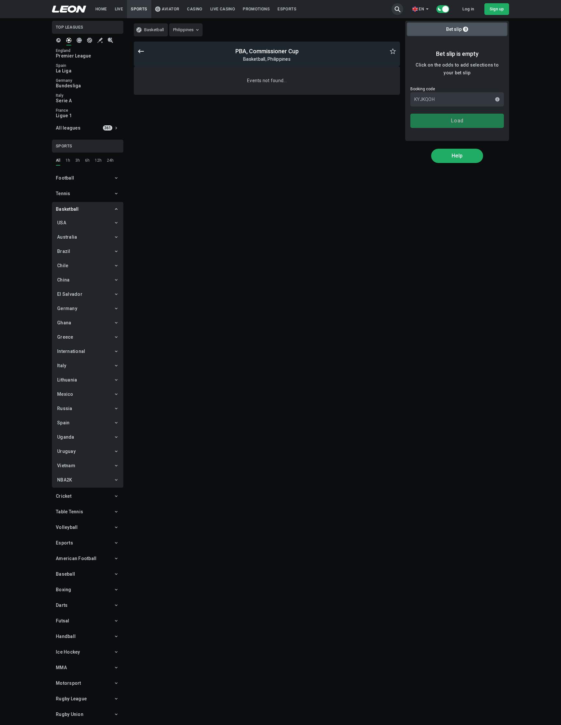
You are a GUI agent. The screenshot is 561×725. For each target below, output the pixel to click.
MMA (61, 667)
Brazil (63, 251)
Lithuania (67, 379)
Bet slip (456, 29)
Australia (67, 237)
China (63, 279)
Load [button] (457, 121)
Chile (62, 265)
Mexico (65, 394)
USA (61, 222)
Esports (64, 542)
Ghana (64, 322)
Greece (65, 337)
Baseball (65, 574)
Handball (66, 636)
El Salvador (69, 294)
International (71, 351)
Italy (61, 365)
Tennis (63, 193)
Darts (62, 605)
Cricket (63, 496)
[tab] (58, 40)
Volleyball (67, 527)
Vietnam (66, 465)
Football (65, 178)
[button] (397, 9)
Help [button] (457, 156)
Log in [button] (468, 8)
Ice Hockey (68, 652)
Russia (64, 408)
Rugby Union (69, 714)
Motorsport (68, 683)
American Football (76, 558)
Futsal (62, 620)
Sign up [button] (497, 8)
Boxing (63, 589)
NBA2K (64, 479)
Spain (63, 422)
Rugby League (71, 698)
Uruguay (66, 451)
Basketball (67, 209)
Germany (67, 308)
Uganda (65, 437)
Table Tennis (69, 511)
